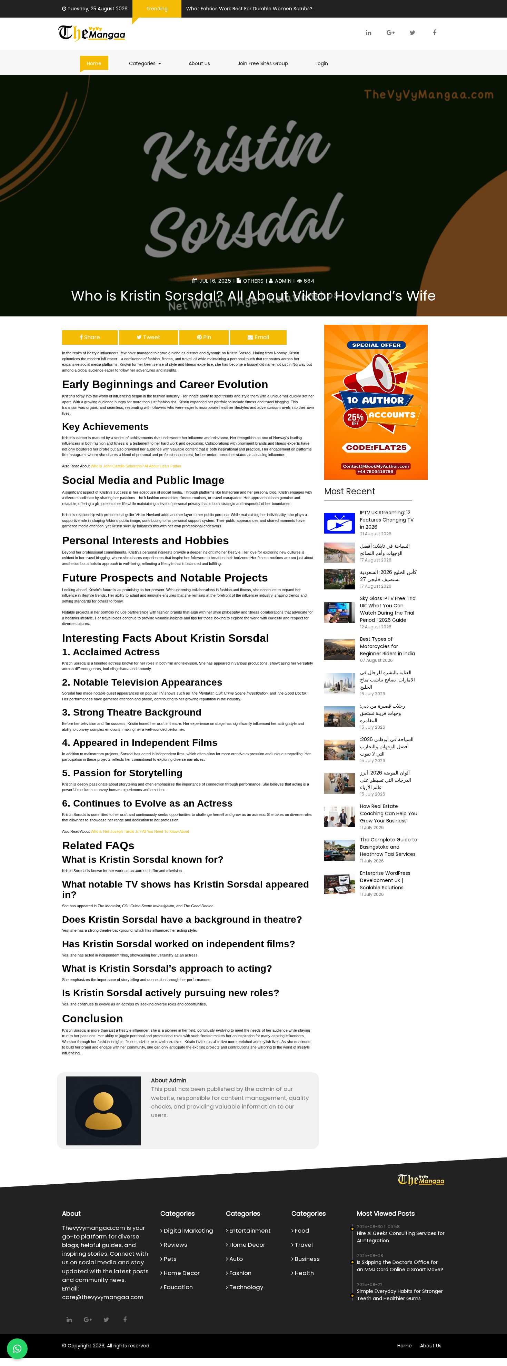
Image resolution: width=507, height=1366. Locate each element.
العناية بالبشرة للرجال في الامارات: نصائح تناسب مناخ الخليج (387, 679)
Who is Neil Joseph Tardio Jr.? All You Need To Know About (140, 831)
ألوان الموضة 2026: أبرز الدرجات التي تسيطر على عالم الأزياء (385, 780)
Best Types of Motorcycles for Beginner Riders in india (387, 646)
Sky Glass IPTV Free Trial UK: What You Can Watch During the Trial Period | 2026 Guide (388, 609)
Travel (303, 1245)
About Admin (168, 1080)
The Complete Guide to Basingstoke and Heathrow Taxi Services (388, 847)
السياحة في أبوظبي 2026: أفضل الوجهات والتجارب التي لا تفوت (387, 746)
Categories (148, 63)
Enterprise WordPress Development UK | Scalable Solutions (385, 880)
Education (177, 1287)
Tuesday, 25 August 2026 (97, 8)
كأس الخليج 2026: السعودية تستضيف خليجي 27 (388, 576)
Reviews (174, 1245)
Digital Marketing (187, 1230)
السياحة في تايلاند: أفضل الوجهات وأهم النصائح (385, 550)
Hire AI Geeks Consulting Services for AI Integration (401, 1237)
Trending (157, 8)
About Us (199, 63)
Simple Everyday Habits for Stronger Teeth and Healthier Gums (400, 1295)
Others (253, 280)
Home (94, 63)
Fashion (239, 1273)
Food (301, 1230)
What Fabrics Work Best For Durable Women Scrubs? (249, 8)
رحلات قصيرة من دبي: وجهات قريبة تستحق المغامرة (382, 713)
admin (283, 280)
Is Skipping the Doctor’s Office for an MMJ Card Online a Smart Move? (400, 1266)
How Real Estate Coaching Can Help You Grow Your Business (388, 813)
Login (322, 63)
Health (304, 1273)
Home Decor (181, 1273)
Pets (169, 1259)
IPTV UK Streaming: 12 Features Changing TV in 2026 (387, 519)
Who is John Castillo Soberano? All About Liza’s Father (136, 466)
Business (307, 1259)
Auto (235, 1259)
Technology (245, 1287)
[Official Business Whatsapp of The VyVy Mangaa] (17, 1348)
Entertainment (249, 1230)
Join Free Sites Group (263, 63)
